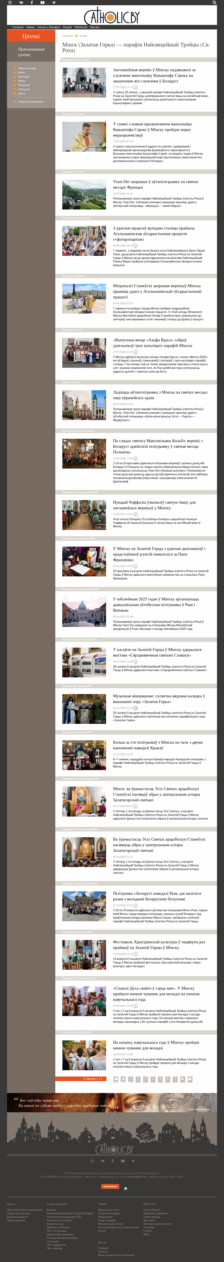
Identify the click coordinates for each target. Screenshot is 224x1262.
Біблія (21, 72)
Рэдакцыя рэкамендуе (31, 101)
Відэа (146, 1234)
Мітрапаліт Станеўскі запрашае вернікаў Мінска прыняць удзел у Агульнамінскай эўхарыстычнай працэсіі (157, 291)
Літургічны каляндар (109, 1213)
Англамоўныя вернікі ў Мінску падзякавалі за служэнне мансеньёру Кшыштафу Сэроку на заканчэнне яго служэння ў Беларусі (154, 75)
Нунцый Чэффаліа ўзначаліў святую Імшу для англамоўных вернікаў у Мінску (154, 504)
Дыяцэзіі (51, 1210)
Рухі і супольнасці (56, 1231)
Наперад (182, 1078)
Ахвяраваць (110, 1186)
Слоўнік (148, 1231)
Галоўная (17, 27)
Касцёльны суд (55, 1224)
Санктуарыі (53, 1241)
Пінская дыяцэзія (16, 1220)
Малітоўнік (149, 1220)
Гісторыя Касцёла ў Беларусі (62, 1238)
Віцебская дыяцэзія (17, 1217)
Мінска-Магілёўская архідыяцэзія (24, 1210)
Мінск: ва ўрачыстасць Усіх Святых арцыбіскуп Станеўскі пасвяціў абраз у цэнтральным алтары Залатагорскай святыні (156, 794)
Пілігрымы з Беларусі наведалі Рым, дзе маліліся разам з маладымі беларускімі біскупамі (157, 896)
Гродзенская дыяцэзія (18, 1213)
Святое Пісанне (152, 1210)
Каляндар (23, 76)
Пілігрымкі (24, 85)
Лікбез (21, 80)
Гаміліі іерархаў (152, 1217)
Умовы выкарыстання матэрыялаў (116, 1255)
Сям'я (21, 93)
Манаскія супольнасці (58, 1227)
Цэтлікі (31, 36)
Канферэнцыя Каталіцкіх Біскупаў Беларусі (70, 1213)
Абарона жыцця (27, 68)
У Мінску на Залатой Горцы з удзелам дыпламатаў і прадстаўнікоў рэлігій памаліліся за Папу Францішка (159, 554)
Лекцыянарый (105, 1217)
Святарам (149, 1227)
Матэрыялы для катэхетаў (158, 1224)
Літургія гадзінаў (107, 1220)
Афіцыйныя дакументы (156, 1213)
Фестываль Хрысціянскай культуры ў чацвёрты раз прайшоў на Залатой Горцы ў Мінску (159, 944)
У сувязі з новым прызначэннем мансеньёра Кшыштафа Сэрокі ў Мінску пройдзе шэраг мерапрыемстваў (152, 129)
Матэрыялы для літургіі (110, 1224)
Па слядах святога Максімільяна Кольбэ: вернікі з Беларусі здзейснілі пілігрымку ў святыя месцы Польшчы (157, 446)
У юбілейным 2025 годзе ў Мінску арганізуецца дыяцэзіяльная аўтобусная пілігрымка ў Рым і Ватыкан (156, 604)
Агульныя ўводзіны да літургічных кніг (118, 1227)
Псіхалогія (24, 89)
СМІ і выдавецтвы (56, 1245)
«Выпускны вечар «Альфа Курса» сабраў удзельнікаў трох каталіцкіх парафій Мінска (152, 342)
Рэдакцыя (103, 1248)
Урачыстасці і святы (108, 1210)
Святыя (102, 1231)
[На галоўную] (112, 15)
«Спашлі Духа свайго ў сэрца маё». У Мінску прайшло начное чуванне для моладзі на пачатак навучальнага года (156, 993)
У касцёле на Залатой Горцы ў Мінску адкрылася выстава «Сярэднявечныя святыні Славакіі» (157, 652)
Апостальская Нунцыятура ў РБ (64, 1217)
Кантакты (103, 1251)
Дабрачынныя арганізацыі (60, 1234)
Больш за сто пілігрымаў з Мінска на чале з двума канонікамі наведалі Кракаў (158, 744)
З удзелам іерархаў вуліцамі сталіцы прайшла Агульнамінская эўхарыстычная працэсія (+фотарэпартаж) (154, 233)
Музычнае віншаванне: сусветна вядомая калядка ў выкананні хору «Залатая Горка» (159, 698)
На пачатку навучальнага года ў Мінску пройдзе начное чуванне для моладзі (156, 1045)
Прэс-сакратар (54, 1248)
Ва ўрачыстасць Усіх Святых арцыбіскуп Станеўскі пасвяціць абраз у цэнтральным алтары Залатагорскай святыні (159, 844)
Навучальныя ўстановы (59, 1220)
